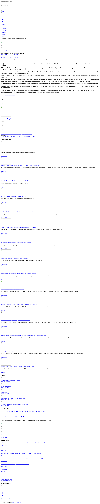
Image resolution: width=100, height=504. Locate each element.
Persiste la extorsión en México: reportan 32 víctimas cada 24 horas (15, 464)
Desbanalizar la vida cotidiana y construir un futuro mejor (13, 398)
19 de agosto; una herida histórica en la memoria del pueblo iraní (14, 404)
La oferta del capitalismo (6, 386)
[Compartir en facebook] (2, 97)
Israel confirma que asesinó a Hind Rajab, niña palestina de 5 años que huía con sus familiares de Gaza (23, 458)
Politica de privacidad (16, 502)
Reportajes (4, 30)
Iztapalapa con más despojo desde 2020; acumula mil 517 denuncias (15, 320)
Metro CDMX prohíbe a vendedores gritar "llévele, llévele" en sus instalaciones (18, 211)
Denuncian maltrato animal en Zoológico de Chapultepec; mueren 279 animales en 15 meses (20, 165)
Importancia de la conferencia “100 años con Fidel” (12, 416)
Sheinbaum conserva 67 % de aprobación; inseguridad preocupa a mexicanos (17, 366)
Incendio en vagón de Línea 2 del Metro (9, 149)
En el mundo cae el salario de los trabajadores (10, 380)
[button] (3, 50)
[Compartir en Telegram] (2, 103)
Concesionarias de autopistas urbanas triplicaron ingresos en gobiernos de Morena (18, 273)
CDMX (3, 26)
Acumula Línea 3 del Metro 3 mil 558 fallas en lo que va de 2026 (15, 258)
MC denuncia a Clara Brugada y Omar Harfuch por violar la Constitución (16, 134)
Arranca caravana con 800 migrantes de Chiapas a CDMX (13, 196)
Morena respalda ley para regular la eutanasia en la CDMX (13, 351)
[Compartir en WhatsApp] (5, 55)
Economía (4, 32)
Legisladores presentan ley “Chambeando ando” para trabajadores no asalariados (18, 136)
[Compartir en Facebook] (1, 55)
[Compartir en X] (3, 55)
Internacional (4, 28)
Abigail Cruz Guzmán (5, 54)
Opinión (3, 34)
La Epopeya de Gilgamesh (6, 480)
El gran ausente (4, 392)
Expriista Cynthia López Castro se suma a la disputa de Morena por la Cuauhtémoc (18, 227)
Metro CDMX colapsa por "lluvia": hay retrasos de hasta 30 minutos (15, 180)
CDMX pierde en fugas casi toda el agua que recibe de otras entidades (16, 242)
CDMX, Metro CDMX (10, 95)
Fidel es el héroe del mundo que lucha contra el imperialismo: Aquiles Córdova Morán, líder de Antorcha (23, 442)
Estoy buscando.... (4, 5)
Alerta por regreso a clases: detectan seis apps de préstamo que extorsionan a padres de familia (21, 453)
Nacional (4, 24)
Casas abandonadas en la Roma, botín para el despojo (12, 289)
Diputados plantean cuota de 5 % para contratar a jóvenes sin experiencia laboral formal (19, 304)
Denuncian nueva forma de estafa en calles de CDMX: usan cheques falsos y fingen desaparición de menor (23, 335)
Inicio (3, 36)
